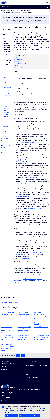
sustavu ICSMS (34, 177)
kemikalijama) (20, 254)
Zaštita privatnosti (5, 397)
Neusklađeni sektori (19, 67)
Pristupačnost (4, 400)
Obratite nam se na (36, 389)
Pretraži (47, 2)
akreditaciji (20, 152)
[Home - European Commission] (10, 385)
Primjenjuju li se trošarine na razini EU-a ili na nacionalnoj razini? (24, 328)
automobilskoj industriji (37, 252)
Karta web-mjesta (43, 368)
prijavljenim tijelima (22, 160)
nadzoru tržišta (24, 169)
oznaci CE (42, 183)
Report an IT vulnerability (7, 392)
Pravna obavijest (5, 399)
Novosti (16, 302)
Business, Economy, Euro (32, 377)
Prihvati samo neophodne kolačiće (29, 415)
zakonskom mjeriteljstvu (22, 196)
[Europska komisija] (4, 2)
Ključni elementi (18, 61)
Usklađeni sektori (18, 65)
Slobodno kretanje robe (20, 63)
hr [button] (43, 2)
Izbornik (47, 7)
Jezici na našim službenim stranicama (10, 394)
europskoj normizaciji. (32, 132)
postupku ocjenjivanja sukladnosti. (25, 142)
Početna (3, 10)
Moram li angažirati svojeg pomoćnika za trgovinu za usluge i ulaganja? (41, 337)
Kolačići (3, 395)
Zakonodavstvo (18, 59)
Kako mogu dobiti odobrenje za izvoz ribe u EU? (8, 337)
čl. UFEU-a (30, 270)
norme (24, 250)
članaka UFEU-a (37, 280)
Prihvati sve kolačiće (11, 415)
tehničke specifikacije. (24, 258)
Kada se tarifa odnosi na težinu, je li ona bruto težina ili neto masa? (7, 314)
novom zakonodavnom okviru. (34, 208)
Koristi (15, 57)
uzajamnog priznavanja (29, 278)
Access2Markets (5, 361)
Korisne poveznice (7, 302)
